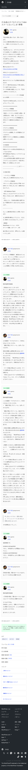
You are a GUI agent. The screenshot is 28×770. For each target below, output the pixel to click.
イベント (17, 724)
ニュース (3, 711)
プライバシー (5, 717)
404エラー (4, 639)
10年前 (11, 32)
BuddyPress (5, 742)
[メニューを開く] (25, 2)
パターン (17, 717)
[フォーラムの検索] (17, 16)
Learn (3, 722)
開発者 (3, 727)
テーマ (16, 711)
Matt (3, 737)
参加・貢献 (18, 722)
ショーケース (18, 709)
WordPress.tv (5, 730)
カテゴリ (12, 639)
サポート (3, 724)
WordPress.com (6, 734)
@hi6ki (22, 353)
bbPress (4, 740)
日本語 (17, 639)
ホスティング (5, 714)
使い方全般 (11, 11)
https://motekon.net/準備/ (10, 69)
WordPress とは (5, 709)
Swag (17, 730)
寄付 (17, 727)
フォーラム (4, 6)
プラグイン (18, 714)
